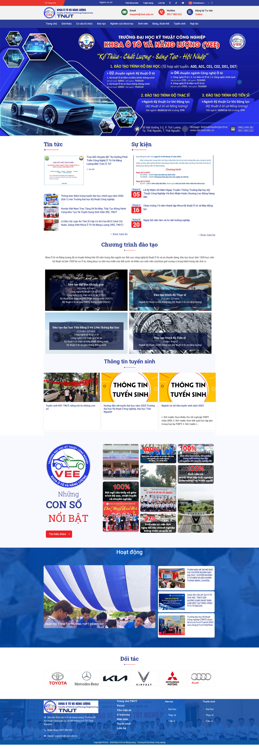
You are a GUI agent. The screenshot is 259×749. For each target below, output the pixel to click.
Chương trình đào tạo (129, 228)
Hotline (171, 10)
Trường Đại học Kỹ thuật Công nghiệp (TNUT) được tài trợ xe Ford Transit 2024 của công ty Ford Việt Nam (200, 605)
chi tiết (91, 153)
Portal (122, 689)
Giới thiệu (66, 23)
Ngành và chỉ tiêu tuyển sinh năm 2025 (125, 389)
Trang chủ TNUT (128, 685)
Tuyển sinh (180, 23)
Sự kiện (141, 128)
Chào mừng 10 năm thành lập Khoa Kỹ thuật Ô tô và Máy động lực (178, 191)
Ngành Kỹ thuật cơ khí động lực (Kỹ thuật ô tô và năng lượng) (170, 286)
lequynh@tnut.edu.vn (141, 14)
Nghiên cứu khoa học (122, 23)
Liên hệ (161, 3)
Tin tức (53, 128)
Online (198, 14)
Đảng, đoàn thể (160, 23)
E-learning (125, 699)
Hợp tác (194, 23)
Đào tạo (101, 23)
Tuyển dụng (148, 3)
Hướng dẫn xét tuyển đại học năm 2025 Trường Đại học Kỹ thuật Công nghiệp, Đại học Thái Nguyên (71, 392)
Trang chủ (51, 3)
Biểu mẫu (124, 704)
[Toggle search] (212, 3)
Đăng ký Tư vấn (204, 10)
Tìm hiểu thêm (57, 518)
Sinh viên (143, 23)
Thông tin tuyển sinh (129, 345)
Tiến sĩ (172, 706)
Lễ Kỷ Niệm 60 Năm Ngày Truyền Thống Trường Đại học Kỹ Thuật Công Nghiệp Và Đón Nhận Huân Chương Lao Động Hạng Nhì (178, 177)
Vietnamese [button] (198, 3)
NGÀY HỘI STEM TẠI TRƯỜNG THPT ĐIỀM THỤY (74, 608)
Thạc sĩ (173, 699)
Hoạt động (129, 536)
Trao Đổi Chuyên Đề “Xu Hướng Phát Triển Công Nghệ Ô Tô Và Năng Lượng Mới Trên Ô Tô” (107, 144)
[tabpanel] (57, 662)
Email (133, 10)
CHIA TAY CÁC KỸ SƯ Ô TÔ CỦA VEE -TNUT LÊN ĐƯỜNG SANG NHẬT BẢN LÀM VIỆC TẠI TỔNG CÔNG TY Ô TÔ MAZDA (199, 584)
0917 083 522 (174, 14)
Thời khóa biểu (131, 3)
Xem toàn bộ (120, 218)
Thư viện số (125, 694)
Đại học (173, 693)
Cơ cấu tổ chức (84, 23)
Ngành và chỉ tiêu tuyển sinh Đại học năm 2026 (94, 2)
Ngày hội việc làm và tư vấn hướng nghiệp (166, 204)
